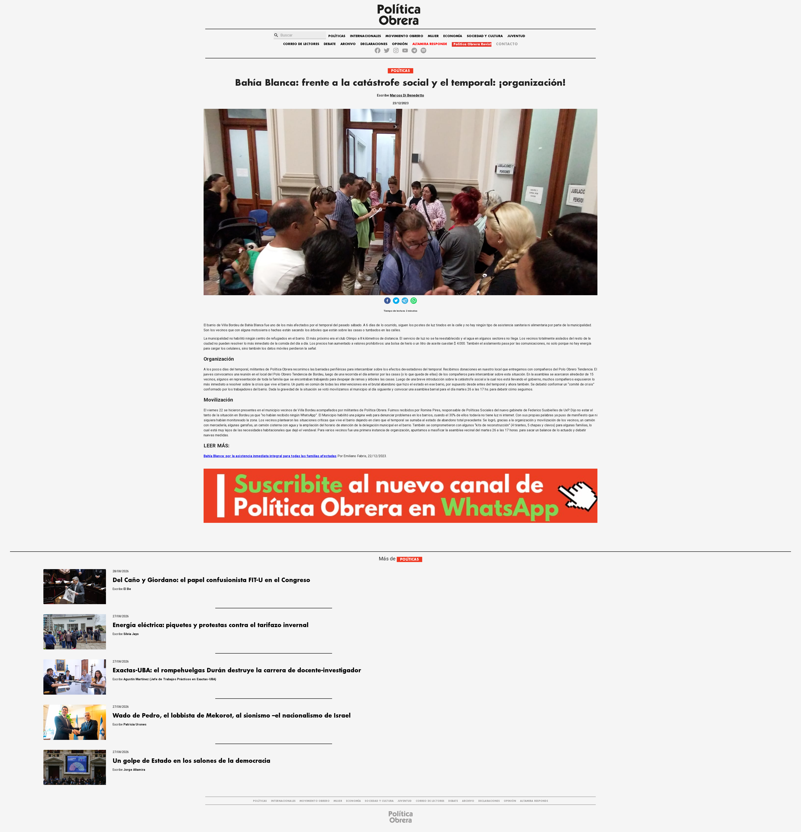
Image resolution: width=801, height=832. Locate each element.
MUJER (433, 36)
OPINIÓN (400, 44)
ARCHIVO (348, 44)
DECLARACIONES (373, 44)
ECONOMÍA (452, 36)
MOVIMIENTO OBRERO (404, 36)
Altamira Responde (534, 801)
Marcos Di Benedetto (407, 95)
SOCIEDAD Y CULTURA (485, 36)
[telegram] (405, 301)
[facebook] (387, 301)
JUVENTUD (516, 36)
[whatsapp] (413, 301)
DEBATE (330, 44)
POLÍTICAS (336, 36)
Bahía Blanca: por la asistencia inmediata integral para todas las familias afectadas (270, 456)
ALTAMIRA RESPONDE (429, 44)
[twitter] (396, 301)
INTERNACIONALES (365, 36)
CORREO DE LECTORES (301, 44)
